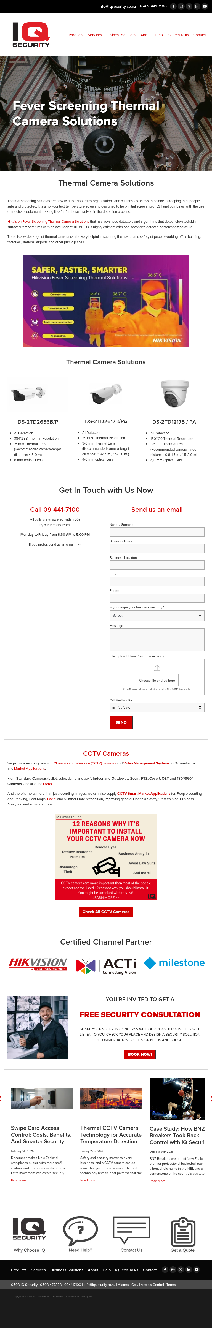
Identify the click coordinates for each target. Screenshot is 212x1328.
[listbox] (157, 615)
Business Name (121, 541)
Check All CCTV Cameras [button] (106, 912)
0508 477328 (51, 1284)
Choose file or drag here (157, 680)
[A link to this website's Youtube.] (205, 6)
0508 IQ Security (24, 1284)
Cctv (134, 1284)
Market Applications (29, 768)
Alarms (123, 1284)
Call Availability (121, 700)
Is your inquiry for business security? (137, 607)
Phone (114, 590)
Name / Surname (122, 524)
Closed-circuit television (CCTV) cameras (85, 763)
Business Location (123, 557)
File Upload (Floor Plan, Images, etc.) (137, 656)
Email (114, 574)
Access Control (152, 1284)
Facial (51, 798)
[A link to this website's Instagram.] (181, 6)
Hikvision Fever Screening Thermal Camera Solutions (48, 221)
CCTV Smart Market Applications (143, 793)
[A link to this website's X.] (189, 6)
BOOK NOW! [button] (140, 1054)
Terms (171, 1284)
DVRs (47, 784)
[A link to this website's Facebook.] (173, 6)
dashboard (44, 1296)
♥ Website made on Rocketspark (72, 1296)
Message (116, 625)
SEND (121, 722)
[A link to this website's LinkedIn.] (197, 6)
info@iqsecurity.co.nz (117, 6)
